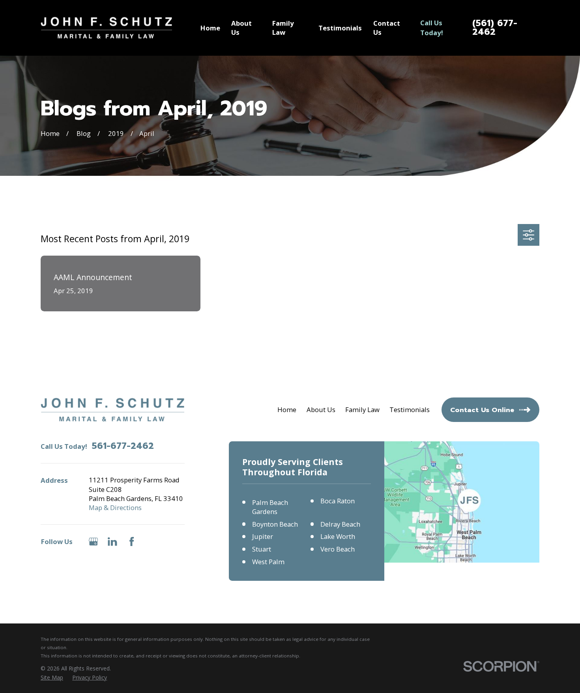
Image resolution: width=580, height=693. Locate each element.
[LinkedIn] (112, 541)
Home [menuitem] (210, 27)
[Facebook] (131, 541)
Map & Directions (115, 507)
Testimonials (409, 409)
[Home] (106, 28)
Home (286, 409)
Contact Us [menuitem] (386, 28)
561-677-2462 (123, 446)
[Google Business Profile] (93, 541)
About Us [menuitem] (241, 28)
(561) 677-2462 (494, 28)
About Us (321, 409)
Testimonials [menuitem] (340, 27)
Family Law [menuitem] (283, 28)
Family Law (362, 409)
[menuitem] (52, 678)
